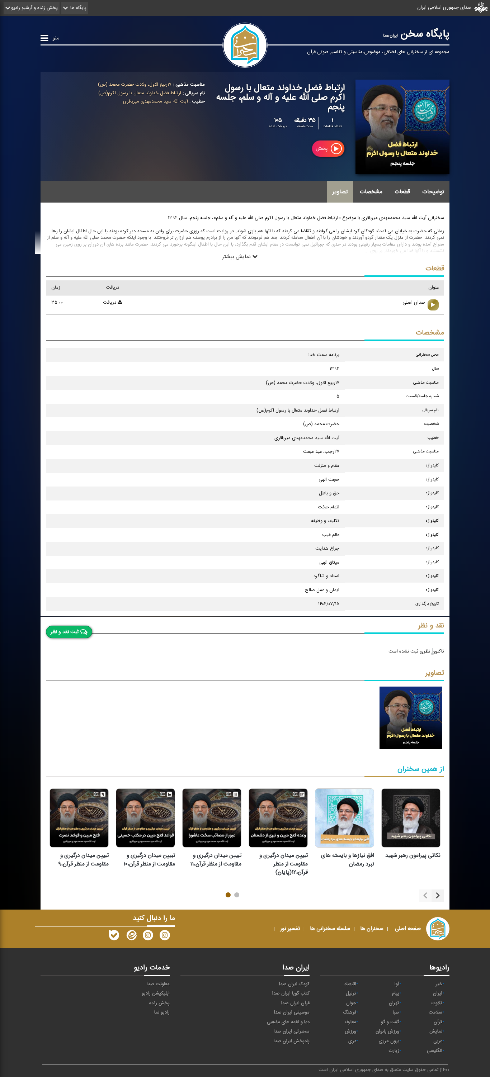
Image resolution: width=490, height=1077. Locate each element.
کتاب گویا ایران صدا (291, 993)
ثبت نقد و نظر (65, 631)
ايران (437, 993)
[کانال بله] (114, 936)
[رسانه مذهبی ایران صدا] (148, 936)
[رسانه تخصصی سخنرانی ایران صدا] (164, 936)
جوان (351, 1003)
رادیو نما (162, 1012)
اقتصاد (350, 984)
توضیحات (433, 191)
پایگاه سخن (416, 34)
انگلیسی (434, 1051)
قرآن (438, 1022)
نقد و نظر (431, 626)
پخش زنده (159, 1003)
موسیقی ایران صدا (292, 1012)
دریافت (110, 303)
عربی (437, 1041)
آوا (397, 984)
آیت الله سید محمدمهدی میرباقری (155, 101)
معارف (350, 1022)
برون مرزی (389, 1041)
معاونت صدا (158, 984)
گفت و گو (390, 1022)
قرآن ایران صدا (295, 1003)
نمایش (435, 1031)
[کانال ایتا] (131, 936)
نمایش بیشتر (237, 256)
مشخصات (371, 191)
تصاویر (340, 191)
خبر (439, 984)
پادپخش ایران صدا (292, 1041)
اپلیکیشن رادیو (156, 993)
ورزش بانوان (387, 1031)
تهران (394, 1003)
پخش (322, 148)
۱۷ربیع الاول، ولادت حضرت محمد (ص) (134, 85)
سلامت (435, 1012)
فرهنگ (349, 1012)
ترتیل (351, 993)
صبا (396, 1012)
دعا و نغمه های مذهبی (288, 1022)
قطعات (402, 191)
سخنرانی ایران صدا (292, 1031)
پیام (395, 993)
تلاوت (437, 1003)
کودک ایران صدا (294, 984)
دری (352, 1041)
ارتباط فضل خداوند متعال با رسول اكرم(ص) (139, 93)
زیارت (394, 1051)
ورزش (350, 1031)
